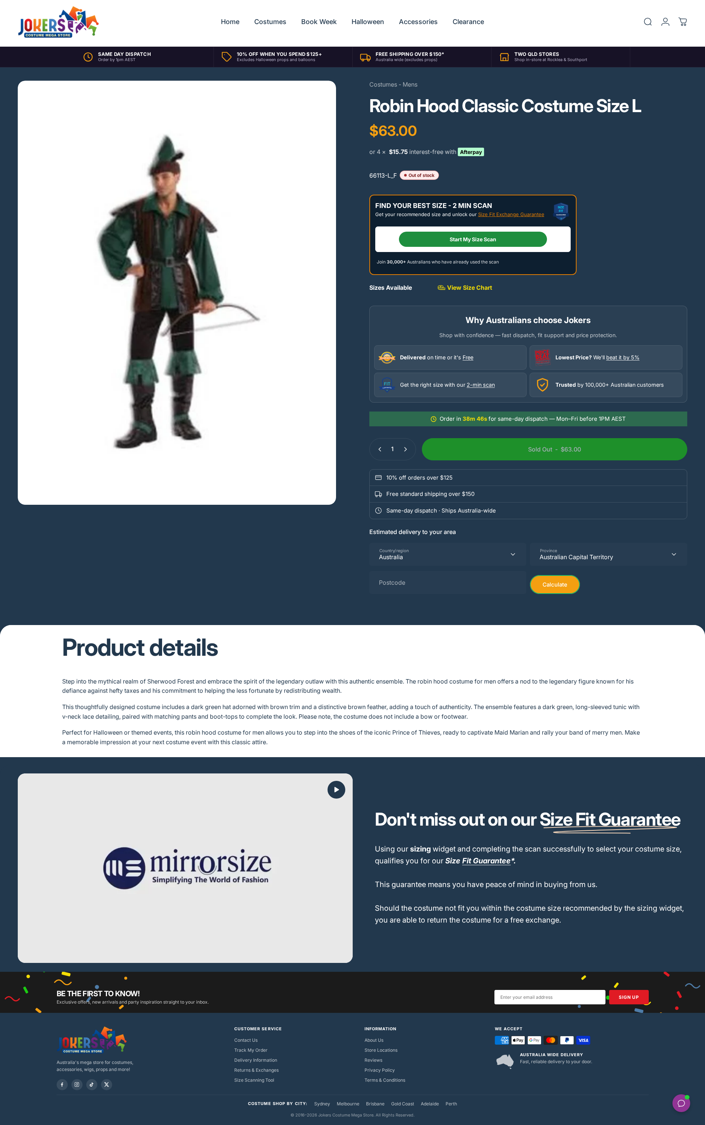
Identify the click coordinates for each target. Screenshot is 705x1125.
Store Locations (381, 1050)
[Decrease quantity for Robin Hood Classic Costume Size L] (378, 449)
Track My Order (251, 1050)
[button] (336, 790)
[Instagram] (77, 1084)
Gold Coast (402, 1103)
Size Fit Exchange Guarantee (511, 214)
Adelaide (430, 1103)
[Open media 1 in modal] (177, 293)
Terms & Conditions (385, 1080)
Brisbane (375, 1103)
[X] (106, 1084)
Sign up (629, 997)
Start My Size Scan (473, 239)
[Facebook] (62, 1084)
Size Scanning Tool (254, 1080)
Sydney (322, 1103)
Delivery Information (255, 1060)
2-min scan (481, 385)
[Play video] (185, 868)
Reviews (373, 1060)
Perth (451, 1103)
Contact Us (246, 1040)
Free (468, 357)
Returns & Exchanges (256, 1070)
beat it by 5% (622, 357)
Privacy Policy (380, 1070)
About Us (374, 1040)
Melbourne (348, 1103)
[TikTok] (91, 1084)
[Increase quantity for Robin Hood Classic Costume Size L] (407, 449)
